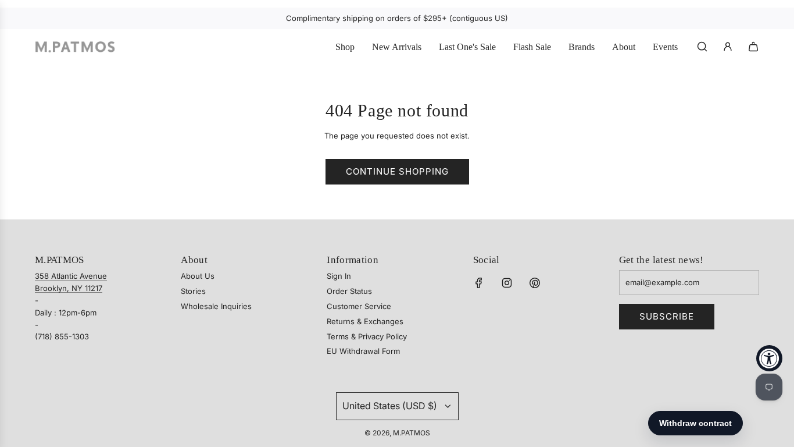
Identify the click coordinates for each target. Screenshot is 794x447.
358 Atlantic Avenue (71, 276)
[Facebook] (479, 283)
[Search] (702, 46)
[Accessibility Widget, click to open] (769, 358)
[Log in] (728, 46)
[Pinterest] (535, 283)
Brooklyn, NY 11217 (68, 288)
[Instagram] (507, 283)
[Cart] (753, 46)
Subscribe (666, 316)
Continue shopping (397, 171)
